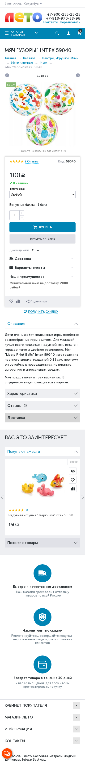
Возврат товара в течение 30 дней (42, 678)
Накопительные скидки (42, 630)
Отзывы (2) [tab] (17, 405)
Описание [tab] (16, 323)
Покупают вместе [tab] (23, 451)
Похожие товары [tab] (22, 542)
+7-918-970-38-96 (63, 18)
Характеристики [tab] (22, 393)
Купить (45, 227)
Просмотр (72, 471)
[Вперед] (78, 76)
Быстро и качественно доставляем (42, 587)
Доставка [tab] (16, 417)
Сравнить (18, 301)
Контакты (50, 22)
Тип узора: (17, 188)
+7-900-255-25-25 (63, 14)
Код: (61, 161)
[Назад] (7, 76)
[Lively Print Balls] (42, 114)
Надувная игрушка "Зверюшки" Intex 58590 (40, 515)
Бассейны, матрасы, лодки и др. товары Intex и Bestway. (40, 757)
